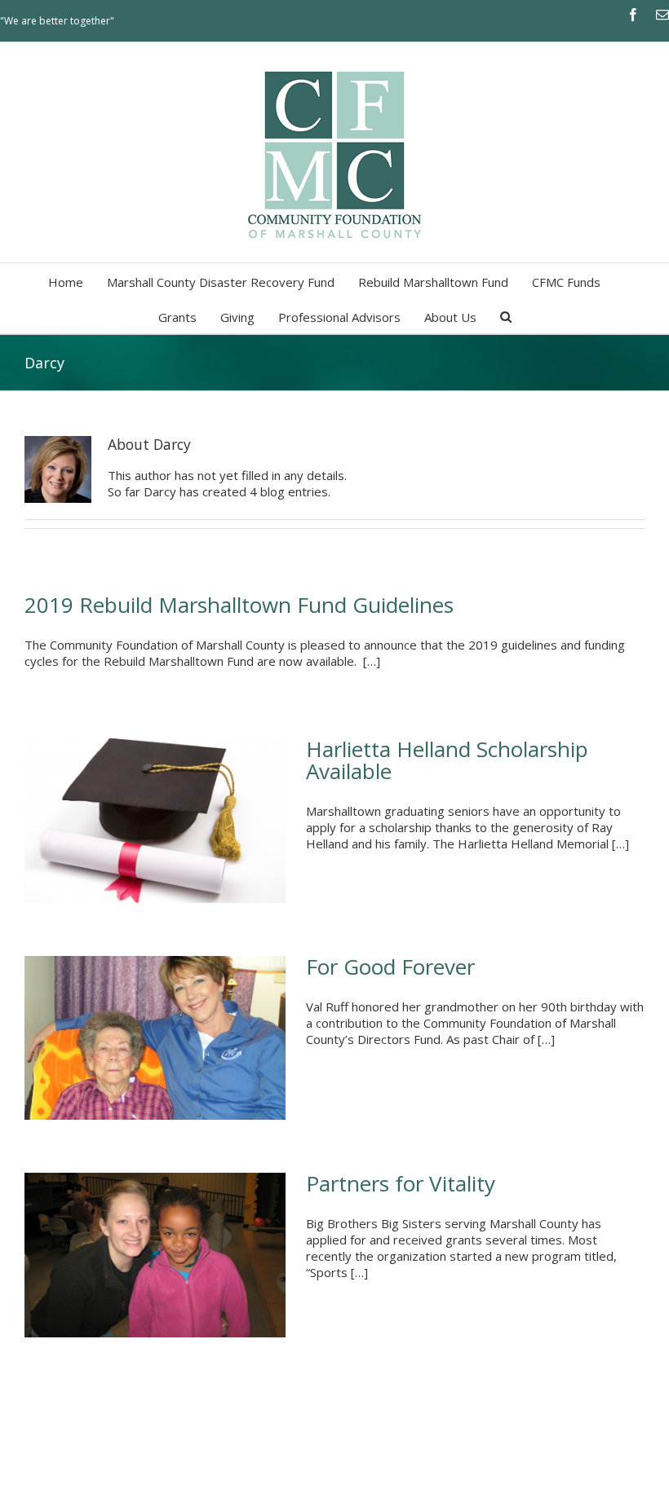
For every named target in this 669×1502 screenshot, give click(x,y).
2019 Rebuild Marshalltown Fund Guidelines (239, 604)
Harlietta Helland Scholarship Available (447, 760)
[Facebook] (633, 14)
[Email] (662, 14)
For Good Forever (390, 966)
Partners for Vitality (400, 1183)
